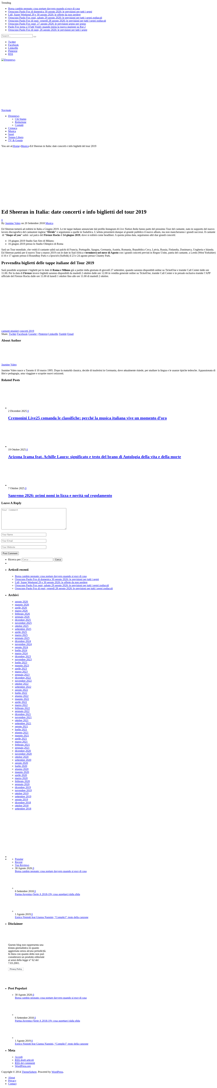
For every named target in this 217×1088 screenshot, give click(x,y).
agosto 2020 (21, 763)
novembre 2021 (23, 717)
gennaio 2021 (22, 747)
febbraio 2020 (22, 781)
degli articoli (24, 1060)
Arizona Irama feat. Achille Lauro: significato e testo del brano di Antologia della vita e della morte (94, 457)
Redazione (20, 122)
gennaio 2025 (22, 638)
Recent (18, 862)
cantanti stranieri (10, 331)
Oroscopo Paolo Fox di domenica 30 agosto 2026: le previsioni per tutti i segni (50, 11)
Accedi (19, 1057)
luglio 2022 (21, 693)
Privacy (12, 1080)
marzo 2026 (21, 610)
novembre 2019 (23, 790)
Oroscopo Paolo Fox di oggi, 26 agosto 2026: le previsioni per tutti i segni (47, 29)
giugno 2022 (21, 696)
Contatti (19, 125)
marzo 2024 (21, 653)
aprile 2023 (21, 668)
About (11, 1077)
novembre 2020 (23, 753)
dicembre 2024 (23, 641)
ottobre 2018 (21, 805)
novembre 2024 (23, 644)
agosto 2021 (21, 726)
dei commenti (25, 1063)
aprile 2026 (21, 607)
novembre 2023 (23, 659)
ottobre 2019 (21, 793)
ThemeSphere (29, 1071)
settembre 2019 (23, 796)
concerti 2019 (26, 331)
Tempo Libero (15, 137)
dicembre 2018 (23, 802)
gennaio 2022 (22, 711)
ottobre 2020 (21, 756)
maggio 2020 (22, 772)
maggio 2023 (22, 665)
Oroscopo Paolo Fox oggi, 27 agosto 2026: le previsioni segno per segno (47, 23)
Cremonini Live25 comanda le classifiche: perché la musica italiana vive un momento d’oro (87, 418)
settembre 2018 (23, 808)
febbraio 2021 (22, 744)
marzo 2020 (21, 778)
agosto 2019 (21, 799)
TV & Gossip (15, 140)
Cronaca (12, 128)
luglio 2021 (21, 729)
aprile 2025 (21, 632)
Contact (12, 1083)
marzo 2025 (21, 635)
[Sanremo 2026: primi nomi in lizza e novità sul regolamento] (26, 485)
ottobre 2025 (21, 626)
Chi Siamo (20, 119)
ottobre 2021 (21, 720)
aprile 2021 (21, 738)
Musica (12, 131)
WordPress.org (23, 1066)
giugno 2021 (21, 732)
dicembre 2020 (23, 750)
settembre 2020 (23, 759)
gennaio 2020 (22, 784)
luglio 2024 (21, 650)
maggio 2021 (22, 735)
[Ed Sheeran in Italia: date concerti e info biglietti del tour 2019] (60, 203)
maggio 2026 (22, 604)
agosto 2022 (21, 689)
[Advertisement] (103, 85)
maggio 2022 (22, 699)
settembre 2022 (23, 686)
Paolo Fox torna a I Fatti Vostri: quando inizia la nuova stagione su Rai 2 (47, 26)
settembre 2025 (23, 629)
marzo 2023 (21, 671)
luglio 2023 (21, 662)
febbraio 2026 (22, 613)
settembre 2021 (23, 723)
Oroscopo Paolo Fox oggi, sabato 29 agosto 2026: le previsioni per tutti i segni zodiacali (55, 17)
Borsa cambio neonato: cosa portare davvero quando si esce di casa (44, 8)
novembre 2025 (23, 622)
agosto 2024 (21, 647)
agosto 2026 (21, 601)
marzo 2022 (21, 705)
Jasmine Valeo (13, 223)
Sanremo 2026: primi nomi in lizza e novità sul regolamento (60, 495)
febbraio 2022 (22, 708)
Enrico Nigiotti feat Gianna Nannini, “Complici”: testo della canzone (51, 917)
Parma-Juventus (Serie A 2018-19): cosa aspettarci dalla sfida (47, 894)
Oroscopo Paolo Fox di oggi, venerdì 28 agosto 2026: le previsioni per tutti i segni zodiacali (57, 20)
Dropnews (13, 116)
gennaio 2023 (22, 674)
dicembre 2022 (23, 677)
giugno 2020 (21, 769)
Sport (11, 134)
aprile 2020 (21, 775)
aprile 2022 (21, 702)
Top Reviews (22, 865)
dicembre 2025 (23, 619)
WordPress (57, 1071)
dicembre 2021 (23, 714)
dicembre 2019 (23, 787)
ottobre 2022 (21, 683)
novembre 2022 (23, 680)
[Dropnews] (8, 59)
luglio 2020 (21, 766)
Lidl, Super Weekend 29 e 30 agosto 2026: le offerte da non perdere (44, 14)
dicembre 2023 (23, 656)
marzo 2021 (21, 741)
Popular (19, 859)
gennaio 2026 (22, 616)
